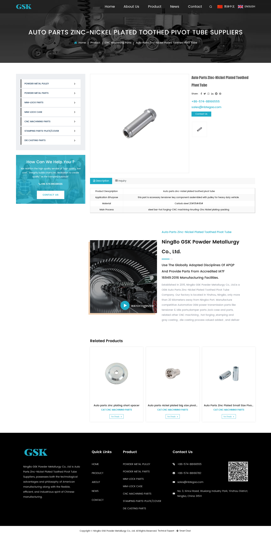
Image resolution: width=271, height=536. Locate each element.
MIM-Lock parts (33, 102)
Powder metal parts (36, 93)
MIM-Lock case (33, 112)
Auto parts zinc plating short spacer (116, 405)
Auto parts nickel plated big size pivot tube (175, 405)
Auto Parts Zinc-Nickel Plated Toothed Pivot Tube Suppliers (51, 472)
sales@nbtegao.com (206, 107)
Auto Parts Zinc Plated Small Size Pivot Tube (232, 405)
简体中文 (229, 6)
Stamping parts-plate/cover (41, 130)
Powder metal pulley (36, 83)
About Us (131, 6)
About (96, 482)
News (174, 6)
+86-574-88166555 (52, 184)
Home (110, 6)
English (250, 6)
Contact (195, 6)
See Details (115, 417)
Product (154, 6)
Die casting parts (34, 140)
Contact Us (50, 195)
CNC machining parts (118, 43)
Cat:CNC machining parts (116, 410)
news (95, 491)
